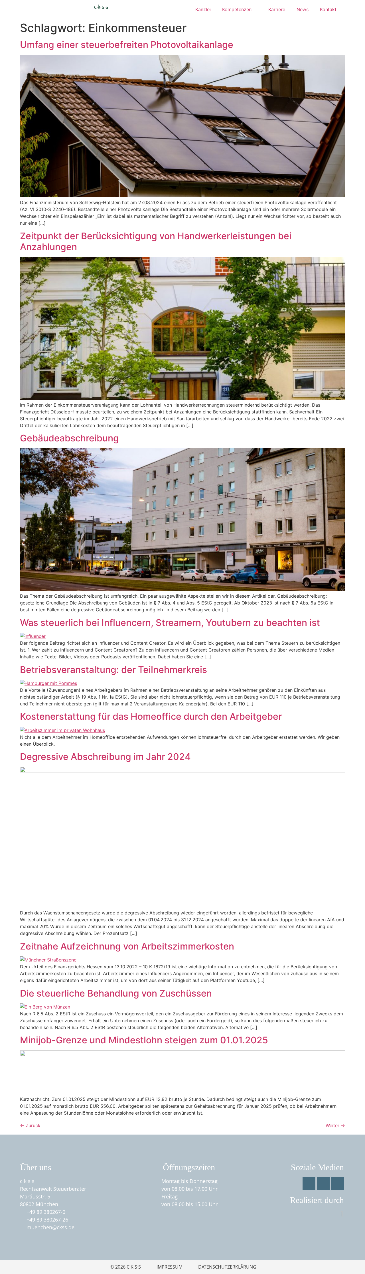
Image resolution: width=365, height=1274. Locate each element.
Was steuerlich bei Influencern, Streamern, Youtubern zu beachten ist (170, 622)
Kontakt (328, 9)
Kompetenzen (237, 9)
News (303, 9)
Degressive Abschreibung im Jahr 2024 (105, 756)
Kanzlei (203, 9)
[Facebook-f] (309, 1183)
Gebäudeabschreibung (69, 438)
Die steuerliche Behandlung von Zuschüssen (116, 993)
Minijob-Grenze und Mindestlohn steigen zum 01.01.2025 (144, 1040)
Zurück (30, 1125)
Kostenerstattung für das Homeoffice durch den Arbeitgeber (151, 716)
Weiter (335, 1125)
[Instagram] (323, 1183)
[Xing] (337, 1183)
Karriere (276, 9)
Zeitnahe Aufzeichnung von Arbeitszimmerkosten (127, 946)
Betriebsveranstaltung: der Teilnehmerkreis (113, 669)
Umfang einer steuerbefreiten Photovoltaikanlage (126, 44)
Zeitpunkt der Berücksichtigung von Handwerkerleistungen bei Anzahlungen (155, 241)
